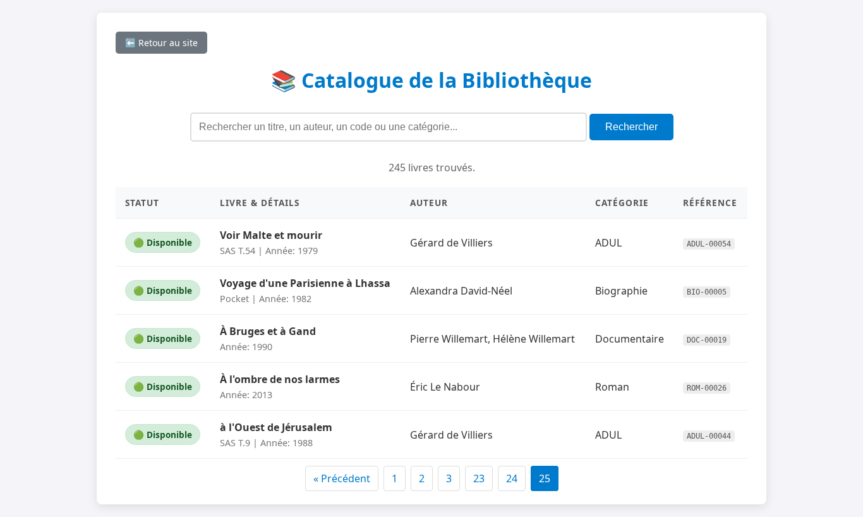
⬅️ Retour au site (161, 43)
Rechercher (631, 126)
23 (479, 478)
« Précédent (341, 478)
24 (511, 478)
